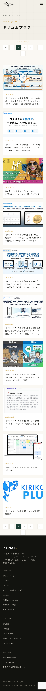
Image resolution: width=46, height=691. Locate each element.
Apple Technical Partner (12, 638)
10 (40, 47)
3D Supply (6, 595)
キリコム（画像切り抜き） (13, 590)
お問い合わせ (8, 633)
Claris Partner (8, 643)
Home (5, 15)
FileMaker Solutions (10, 600)
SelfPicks (6, 580)
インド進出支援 (8, 609)
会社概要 (6, 624)
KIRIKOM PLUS (8, 576)
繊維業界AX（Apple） (11, 604)
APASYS (6, 585)
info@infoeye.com (9, 657)
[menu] (41, 4)
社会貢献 (6, 629)
